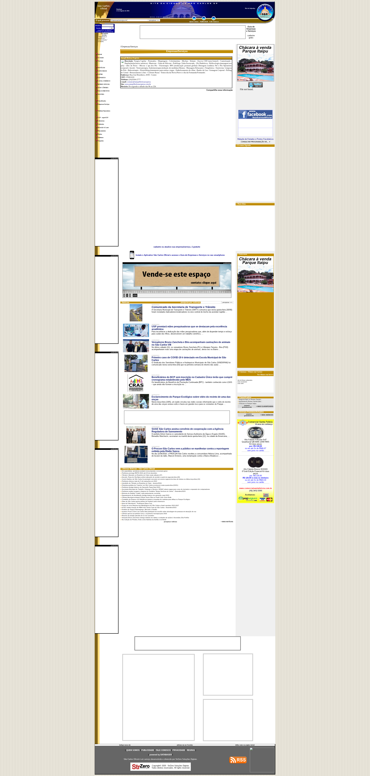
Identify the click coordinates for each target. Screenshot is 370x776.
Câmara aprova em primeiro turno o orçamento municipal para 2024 (144, 513)
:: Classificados (244, 397)
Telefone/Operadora (104, 111)
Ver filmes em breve (265, 374)
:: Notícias (124, 302)
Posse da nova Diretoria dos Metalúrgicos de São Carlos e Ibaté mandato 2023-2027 (150, 505)
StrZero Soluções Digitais (186, 759)
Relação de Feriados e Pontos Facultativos (255, 139)
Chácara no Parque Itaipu (247, 403)
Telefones (100, 137)
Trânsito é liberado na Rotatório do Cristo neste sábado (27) (142, 475)
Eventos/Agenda (244, 145)
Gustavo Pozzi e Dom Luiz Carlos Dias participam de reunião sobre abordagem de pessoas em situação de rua (159, 511)
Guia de (251, 27)
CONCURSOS (102, 71)
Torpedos (101, 141)
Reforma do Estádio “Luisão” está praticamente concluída (141, 493)
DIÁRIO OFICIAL (104, 84)
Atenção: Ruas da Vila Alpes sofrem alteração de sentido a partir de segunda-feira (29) (151, 477)
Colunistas (101, 121)
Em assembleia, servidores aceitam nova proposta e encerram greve (145, 471)
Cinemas (242, 372)
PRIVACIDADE (178, 750)
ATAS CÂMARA (103, 87)
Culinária (101, 124)
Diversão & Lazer (103, 127)
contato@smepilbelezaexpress (139, 82)
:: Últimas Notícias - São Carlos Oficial (138, 469)
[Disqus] (176, 133)
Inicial (100, 54)
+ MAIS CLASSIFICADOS (264, 406)
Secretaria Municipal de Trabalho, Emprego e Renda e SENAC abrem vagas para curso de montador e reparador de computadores (166, 489)
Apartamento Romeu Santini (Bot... (250, 401)
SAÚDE (100, 74)
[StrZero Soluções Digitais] (141, 768)
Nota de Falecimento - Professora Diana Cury (137, 503)
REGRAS (191, 750)
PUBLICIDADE (147, 750)
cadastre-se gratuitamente (104, 32)
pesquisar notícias (170, 521)
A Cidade (101, 57)
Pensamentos (102, 131)
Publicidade (243, 254)
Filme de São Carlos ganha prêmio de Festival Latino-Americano (143, 501)
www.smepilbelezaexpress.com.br (138, 84)
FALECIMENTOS (104, 91)
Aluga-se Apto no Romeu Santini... (250, 399)
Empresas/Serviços (103, 104)
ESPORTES (102, 77)
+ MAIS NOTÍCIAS (227, 521)
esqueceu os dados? (105, 30)
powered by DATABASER (160, 755)
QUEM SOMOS (133, 750)
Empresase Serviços (251, 30)
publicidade (115, 158)
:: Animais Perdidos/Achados (250, 412)
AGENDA (101, 94)
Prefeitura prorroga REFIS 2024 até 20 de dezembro (139, 473)
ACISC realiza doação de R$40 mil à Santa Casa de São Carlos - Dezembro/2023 (149, 507)
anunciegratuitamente (247, 406)
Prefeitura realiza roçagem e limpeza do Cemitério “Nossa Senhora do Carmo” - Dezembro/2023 (154, 491)
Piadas (100, 134)
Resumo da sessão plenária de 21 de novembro (138, 515)
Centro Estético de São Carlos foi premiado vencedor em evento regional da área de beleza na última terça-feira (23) (161, 479)
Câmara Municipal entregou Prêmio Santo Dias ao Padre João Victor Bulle (146, 497)
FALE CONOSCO (163, 750)
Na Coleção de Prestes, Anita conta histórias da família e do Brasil (144, 519)
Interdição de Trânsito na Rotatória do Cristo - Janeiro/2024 (142, 483)
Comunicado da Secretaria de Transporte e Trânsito (183, 307)
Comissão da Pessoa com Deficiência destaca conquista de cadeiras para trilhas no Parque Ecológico (156, 499)
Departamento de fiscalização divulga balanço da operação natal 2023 (145, 495)
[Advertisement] (106, 202)
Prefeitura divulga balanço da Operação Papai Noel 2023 (141, 487)
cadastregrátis (251, 36)
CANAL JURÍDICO (104, 81)
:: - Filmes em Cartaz (250, 372)
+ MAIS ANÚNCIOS (266, 415)
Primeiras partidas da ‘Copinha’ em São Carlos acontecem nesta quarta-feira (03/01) (150, 485)
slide (135, 295)
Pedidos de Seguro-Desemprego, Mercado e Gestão (139, 509)
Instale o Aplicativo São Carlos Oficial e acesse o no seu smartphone (180, 255)
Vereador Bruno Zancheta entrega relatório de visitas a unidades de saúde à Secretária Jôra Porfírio (155, 517)
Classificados (102, 101)
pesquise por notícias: (191, 302)
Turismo (100, 61)
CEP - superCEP (103, 117)
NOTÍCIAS (101, 67)
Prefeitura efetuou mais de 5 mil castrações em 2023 (139, 481)
